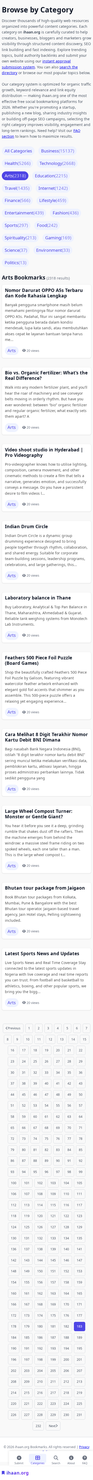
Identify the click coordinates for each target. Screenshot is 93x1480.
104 (66, 1183)
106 (13, 1194)
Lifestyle (52, 200)
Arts (15, 176)
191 (26, 1348)
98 (69, 1172)
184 (13, 1337)
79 (12, 1150)
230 (66, 1415)
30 (12, 1072)
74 (35, 1138)
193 (53, 1348)
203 (26, 1371)
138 (40, 1249)
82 (46, 1150)
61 (46, 1116)
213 (79, 1381)
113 (26, 1205)
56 (69, 1105)
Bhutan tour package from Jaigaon (45, 888)
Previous (14, 1028)
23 (12, 1061)
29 (80, 1061)
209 (26, 1381)
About (71, 1462)
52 (24, 1105)
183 (79, 1326)
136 (13, 1249)
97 (58, 1172)
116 (66, 1205)
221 (26, 1403)
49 (69, 1094)
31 (24, 1072)
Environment (53, 250)
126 (40, 1227)
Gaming (58, 238)
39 (35, 1083)
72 (12, 1138)
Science (16, 250)
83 (58, 1150)
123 (79, 1216)
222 (40, 1403)
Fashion (66, 213)
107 (26, 1194)
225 (79, 1403)
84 (69, 1150)
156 (40, 1282)
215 (26, 1393)
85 (80, 1150)
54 (46, 1105)
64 (80, 1116)
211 (53, 1381)
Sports (16, 225)
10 (27, 1039)
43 (80, 1083)
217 (53, 1393)
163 (53, 1293)
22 (80, 1050)
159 (79, 1282)
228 (40, 1415)
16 (12, 1050)
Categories (37, 1462)
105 (79, 1183)
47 (46, 1094)
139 (53, 1249)
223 (53, 1403)
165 (79, 1293)
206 (66, 1371)
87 (24, 1160)
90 (58, 1160)
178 (13, 1326)
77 (69, 1138)
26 (46, 1061)
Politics (15, 263)
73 (24, 1138)
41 (58, 1083)
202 (13, 1371)
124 (13, 1227)
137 (26, 1249)
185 (26, 1337)
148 (13, 1271)
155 (26, 1282)
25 (35, 1061)
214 (13, 1393)
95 (35, 1172)
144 (40, 1260)
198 (40, 1359)
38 (24, 1083)
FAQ (84, 1462)
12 (50, 1039)
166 (13, 1304)
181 (53, 1326)
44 (12, 1094)
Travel (17, 188)
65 (12, 1128)
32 (35, 1072)
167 (26, 1304)
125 (26, 1227)
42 (69, 1083)
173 (26, 1315)
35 (69, 1072)
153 (79, 1271)
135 (79, 1238)
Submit (19, 1462)
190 (13, 1348)
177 (79, 1315)
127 (53, 1227)
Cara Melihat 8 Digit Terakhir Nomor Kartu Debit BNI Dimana (46, 737)
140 (66, 1249)
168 (40, 1304)
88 (35, 1160)
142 (13, 1260)
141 (79, 1249)
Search (56, 1462)
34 (58, 1072)
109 (53, 1194)
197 (26, 1359)
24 (24, 1061)
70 (69, 1128)
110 (66, 1194)
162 (40, 1293)
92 (80, 1160)
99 (80, 1172)
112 (13, 1205)
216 (40, 1393)
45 (24, 1094)
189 (79, 1337)
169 (53, 1304)
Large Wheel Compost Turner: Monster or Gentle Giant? (38, 813)
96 (46, 1172)
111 (79, 1194)
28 (69, 1061)
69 (58, 1128)
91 (69, 1160)
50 (80, 1094)
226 (13, 1415)
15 (84, 1039)
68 (46, 1128)
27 (58, 1061)
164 (66, 1293)
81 (35, 1150)
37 (12, 1083)
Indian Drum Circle (26, 526)
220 (13, 1403)
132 (40, 1238)
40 (46, 1083)
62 (58, 1116)
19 (46, 1050)
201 (79, 1359)
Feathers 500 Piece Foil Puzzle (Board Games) (38, 660)
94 (24, 1172)
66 (24, 1128)
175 (53, 1315)
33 (46, 1072)
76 (58, 1138)
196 (13, 1359)
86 (12, 1160)
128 (66, 1227)
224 (66, 1403)
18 (35, 1050)
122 (66, 1216)
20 (58, 1050)
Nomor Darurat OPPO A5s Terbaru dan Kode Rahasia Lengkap (44, 293)
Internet (53, 188)
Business (57, 151)
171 (79, 1304)
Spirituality (20, 238)
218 (66, 1393)
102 (40, 1183)
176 (66, 1315)
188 (66, 1337)
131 (26, 1238)
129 (79, 1227)
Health (17, 163)
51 (12, 1105)
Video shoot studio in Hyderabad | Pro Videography (44, 452)
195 (79, 1348)
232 (38, 1426)
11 (39, 1039)
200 (66, 1359)
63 (69, 1116)
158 (66, 1282)
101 (26, 1183)
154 (13, 1282)
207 (79, 1371)
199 (53, 1359)
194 (66, 1348)
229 (53, 1415)
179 (26, 1326)
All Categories (18, 151)
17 (24, 1050)
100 (13, 1183)
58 (12, 1116)
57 (80, 1105)
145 (53, 1260)
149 (26, 1271)
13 (62, 1039)
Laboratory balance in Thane (38, 598)
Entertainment (24, 213)
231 (79, 1415)
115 (53, 1205)
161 (26, 1293)
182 (66, 1326)
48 (58, 1094)
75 (46, 1138)
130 (13, 1238)
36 (80, 1072)
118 (13, 1216)
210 (40, 1381)
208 (13, 1381)
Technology (57, 163)
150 (40, 1271)
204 (40, 1371)
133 (53, 1238)
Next (52, 1426)
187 (53, 1337)
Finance (17, 200)
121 (53, 1216)
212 (66, 1381)
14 (73, 1039)
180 (40, 1326)
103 (53, 1183)
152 (66, 1271)
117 (79, 1205)
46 (35, 1094)
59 (24, 1116)
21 (69, 1050)
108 (40, 1194)
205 (53, 1371)
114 (40, 1205)
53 (35, 1105)
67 (35, 1128)
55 (58, 1105)
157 (53, 1282)
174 (40, 1315)
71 (80, 1128)
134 (66, 1238)
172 (13, 1315)
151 (53, 1271)
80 (24, 1150)
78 (80, 1138)
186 (40, 1337)
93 (12, 1172)
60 (35, 1116)
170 (66, 1304)
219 (79, 1393)
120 (40, 1216)
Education (51, 176)
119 (26, 1216)
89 (46, 1160)
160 (13, 1293)
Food (47, 225)
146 (66, 1260)
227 (26, 1415)
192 (40, 1348)
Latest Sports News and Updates (42, 953)
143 (26, 1260)
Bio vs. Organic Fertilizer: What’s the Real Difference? (46, 375)
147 (79, 1260)
